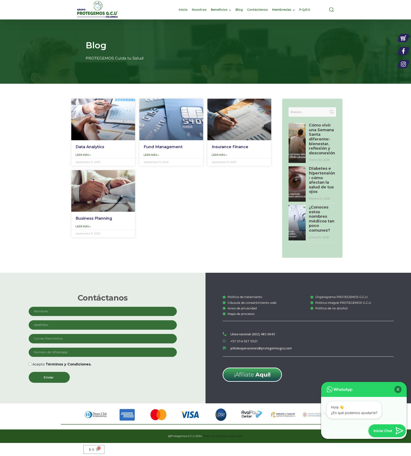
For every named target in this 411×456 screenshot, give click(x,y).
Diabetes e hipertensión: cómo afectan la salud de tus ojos (322, 180)
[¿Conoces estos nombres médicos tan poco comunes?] (297, 222)
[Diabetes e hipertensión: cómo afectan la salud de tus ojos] (297, 184)
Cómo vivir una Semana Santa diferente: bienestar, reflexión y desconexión (322, 139)
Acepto (61, 364)
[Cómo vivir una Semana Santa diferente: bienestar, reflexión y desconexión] (297, 143)
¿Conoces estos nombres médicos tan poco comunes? (321, 219)
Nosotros (199, 10)
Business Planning (94, 218)
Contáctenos (257, 10)
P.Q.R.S (304, 10)
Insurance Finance (230, 147)
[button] (398, 389)
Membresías (281, 10)
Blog (239, 10)
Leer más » (83, 154)
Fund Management (163, 147)
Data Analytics (90, 147)
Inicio (183, 10)
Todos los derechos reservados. (223, 436)
